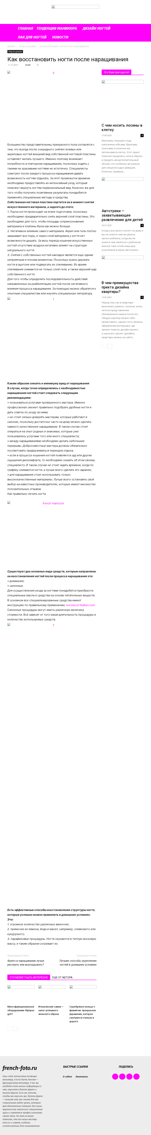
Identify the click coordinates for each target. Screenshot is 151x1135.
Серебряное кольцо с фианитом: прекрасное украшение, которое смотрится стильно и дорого (82, 1014)
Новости (60, 37)
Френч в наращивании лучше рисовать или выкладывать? (25, 962)
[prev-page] (9, 1028)
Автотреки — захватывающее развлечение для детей (122, 215)
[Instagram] (122, 1077)
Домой (11, 46)
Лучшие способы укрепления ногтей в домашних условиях (77, 962)
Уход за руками (27, 46)
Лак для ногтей (32, 37)
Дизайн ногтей (96, 28)
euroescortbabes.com (80, 605)
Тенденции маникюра (56, 28)
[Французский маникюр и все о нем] (75, 12)
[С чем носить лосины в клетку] (123, 101)
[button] (139, 28)
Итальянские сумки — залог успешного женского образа (51, 1010)
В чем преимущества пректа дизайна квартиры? (120, 287)
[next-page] (15, 1028)
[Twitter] (129, 1077)
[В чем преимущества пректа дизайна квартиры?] (123, 267)
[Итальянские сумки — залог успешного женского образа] (51, 994)
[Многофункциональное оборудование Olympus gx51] (20, 994)
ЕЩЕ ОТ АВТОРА (62, 977)
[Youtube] (136, 1077)
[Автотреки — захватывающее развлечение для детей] (123, 192)
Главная (25, 28)
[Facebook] (115, 1077)
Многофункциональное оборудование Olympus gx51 (20, 1010)
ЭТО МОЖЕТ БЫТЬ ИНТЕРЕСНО (29, 977)
